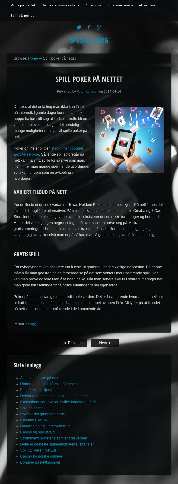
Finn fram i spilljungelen (40, 390)
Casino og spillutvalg (37, 432)
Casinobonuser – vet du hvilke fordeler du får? (58, 402)
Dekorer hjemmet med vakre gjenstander (53, 396)
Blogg (32, 324)
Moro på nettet (22, 5)
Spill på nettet (22, 15)
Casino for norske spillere (41, 456)
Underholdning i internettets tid (45, 426)
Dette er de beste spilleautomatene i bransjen (57, 444)
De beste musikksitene (61, 5)
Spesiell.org (89, 40)
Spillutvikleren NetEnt (38, 450)
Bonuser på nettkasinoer (40, 462)
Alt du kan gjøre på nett (39, 378)
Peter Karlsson (87, 91)
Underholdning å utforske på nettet (48, 384)
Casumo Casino (33, 420)
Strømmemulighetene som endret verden (120, 5)
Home (33, 58)
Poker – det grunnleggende (42, 414)
